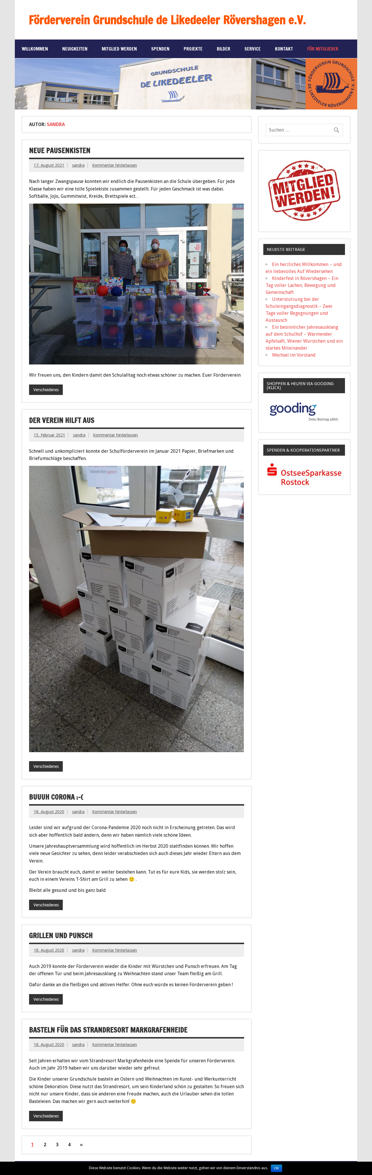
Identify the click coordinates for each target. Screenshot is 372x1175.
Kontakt (284, 49)
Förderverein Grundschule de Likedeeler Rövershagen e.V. (167, 19)
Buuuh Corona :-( (56, 797)
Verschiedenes (46, 389)
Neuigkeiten (74, 49)
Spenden (160, 49)
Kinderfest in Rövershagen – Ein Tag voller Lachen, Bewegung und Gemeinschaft (302, 285)
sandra (78, 165)
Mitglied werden (119, 49)
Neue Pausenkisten (59, 150)
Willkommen (35, 49)
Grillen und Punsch (61, 935)
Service (252, 49)
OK (276, 1168)
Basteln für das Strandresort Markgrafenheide (108, 1030)
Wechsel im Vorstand (294, 355)
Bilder (223, 49)
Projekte (193, 49)
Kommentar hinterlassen (114, 165)
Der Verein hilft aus (61, 420)
